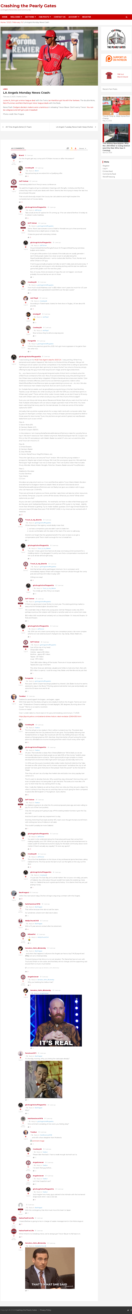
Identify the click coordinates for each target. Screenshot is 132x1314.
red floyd (34, 298)
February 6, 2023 (9, 97)
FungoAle (32, 341)
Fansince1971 (30, 1053)
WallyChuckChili (32, 921)
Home (4, 17)
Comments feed (109, 174)
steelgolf (37, 314)
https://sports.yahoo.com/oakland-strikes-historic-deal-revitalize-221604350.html (50, 716)
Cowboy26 (29, 168)
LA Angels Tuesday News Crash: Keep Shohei (74, 127)
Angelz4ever (33, 977)
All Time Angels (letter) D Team (19, 127)
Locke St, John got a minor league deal (19, 100)
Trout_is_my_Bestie (33, 520)
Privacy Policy (45, 1310)
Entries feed (108, 171)
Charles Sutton (21, 97)
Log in (105, 168)
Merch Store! (122, 77)
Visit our (120, 74)
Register (86, 17)
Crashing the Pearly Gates (28, 5)
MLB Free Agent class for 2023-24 (48, 360)
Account (73, 17)
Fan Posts (44, 17)
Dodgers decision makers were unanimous (30, 107)
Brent (21, 155)
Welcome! (15, 17)
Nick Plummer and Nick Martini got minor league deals (25, 103)
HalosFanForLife (26, 1218)
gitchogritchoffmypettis (35, 207)
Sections (29, 17)
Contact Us (59, 17)
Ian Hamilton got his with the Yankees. (64, 100)
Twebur (22, 696)
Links (5, 89)
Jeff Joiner (24, 181)
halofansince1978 (32, 904)
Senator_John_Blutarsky (35, 948)
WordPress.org (109, 177)
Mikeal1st (32, 934)
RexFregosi (24, 892)
